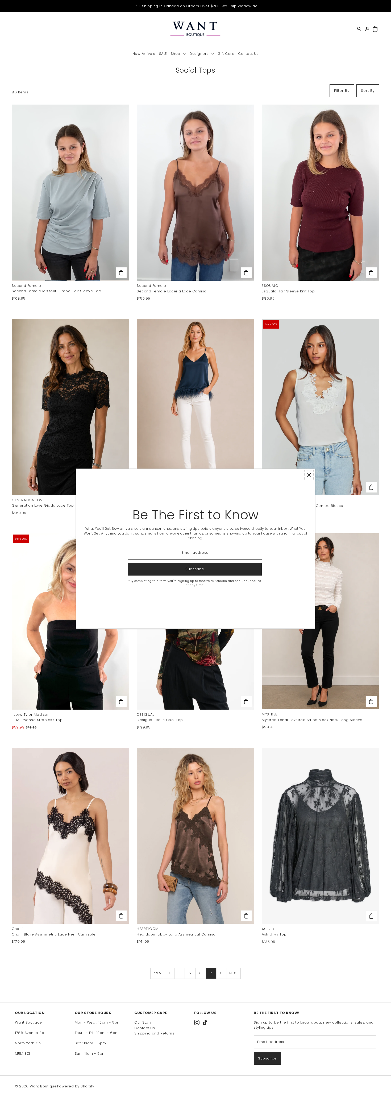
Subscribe (267, 1058)
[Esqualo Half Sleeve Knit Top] (320, 193)
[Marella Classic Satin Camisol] (195, 407)
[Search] (359, 29)
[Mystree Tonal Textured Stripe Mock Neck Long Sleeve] (320, 621)
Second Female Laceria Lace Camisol (172, 291)
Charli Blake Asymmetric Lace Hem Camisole (54, 934)
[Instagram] (196, 1022)
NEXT (233, 973)
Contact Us (144, 1027)
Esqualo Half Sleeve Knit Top (288, 291)
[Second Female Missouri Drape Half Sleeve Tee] (70, 193)
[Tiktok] (205, 1022)
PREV (157, 973)
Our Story (143, 1022)
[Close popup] (309, 475)
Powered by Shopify (75, 1086)
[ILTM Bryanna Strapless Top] (70, 621)
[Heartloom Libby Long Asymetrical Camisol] (195, 836)
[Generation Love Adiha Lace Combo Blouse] (320, 407)
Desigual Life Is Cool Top (160, 719)
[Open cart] (375, 29)
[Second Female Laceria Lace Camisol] (195, 193)
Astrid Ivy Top (274, 934)
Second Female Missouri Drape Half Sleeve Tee (56, 290)
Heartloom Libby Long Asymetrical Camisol (177, 934)
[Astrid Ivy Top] (320, 836)
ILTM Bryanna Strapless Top (37, 719)
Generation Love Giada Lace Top (43, 505)
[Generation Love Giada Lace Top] (70, 407)
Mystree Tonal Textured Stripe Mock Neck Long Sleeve (312, 719)
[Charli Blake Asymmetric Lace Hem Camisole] (70, 836)
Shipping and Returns (154, 1033)
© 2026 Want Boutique (36, 1086)
